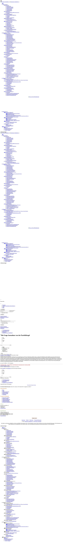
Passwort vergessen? (3, 316)
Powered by (29, 385)
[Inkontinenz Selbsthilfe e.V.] (9, 1)
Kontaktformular (3, 408)
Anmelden (2, 314)
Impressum (23, 420)
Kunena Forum (33, 385)
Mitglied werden (34, 418)
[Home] (2, 3)
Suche (3, 306)
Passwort (11, 311)
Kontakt (27, 420)
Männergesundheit (5, 393)
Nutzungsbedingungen (37, 420)
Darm (3, 390)
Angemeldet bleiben (5, 312)
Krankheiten (4, 394)
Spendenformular (3, 415)
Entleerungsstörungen (5, 391)
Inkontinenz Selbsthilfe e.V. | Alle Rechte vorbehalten (33, 421)
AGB (3, 307)
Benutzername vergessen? (4, 317)
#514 (8, 354)
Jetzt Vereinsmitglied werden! (5, 365)
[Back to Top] (1, 0)
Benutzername (12, 310)
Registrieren (2, 328)
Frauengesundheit (5, 392)
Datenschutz (31, 420)
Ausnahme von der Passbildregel (5, 355)
